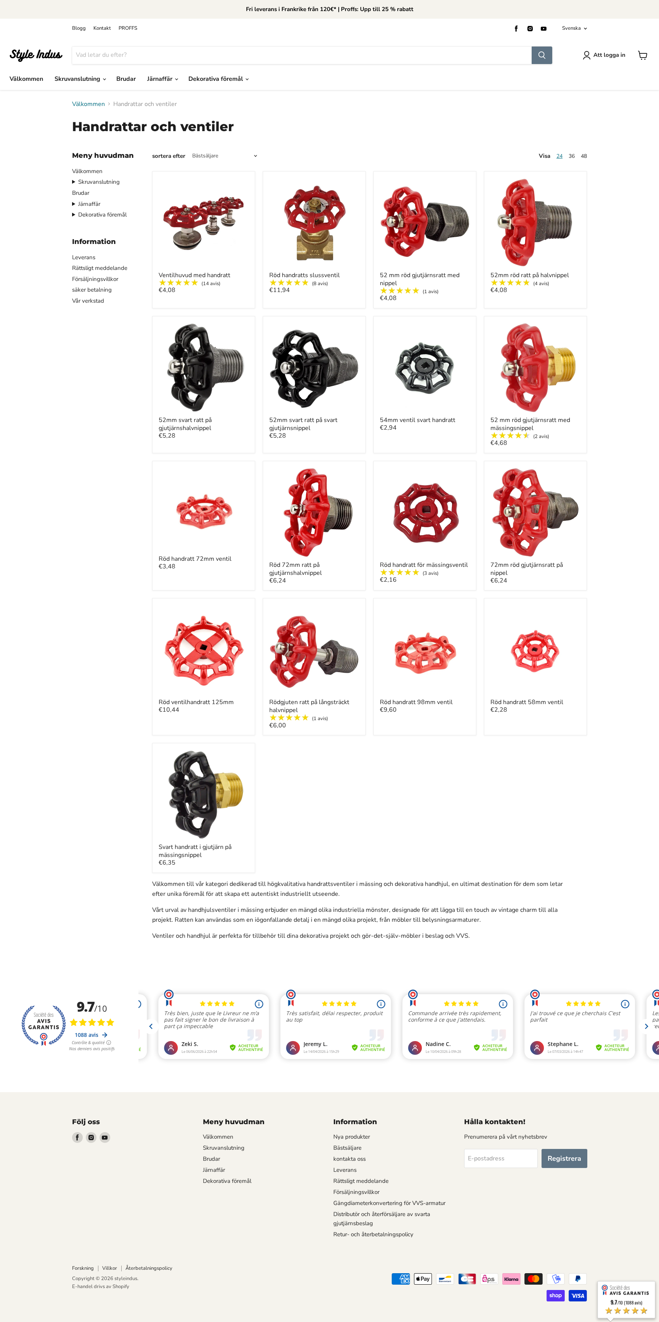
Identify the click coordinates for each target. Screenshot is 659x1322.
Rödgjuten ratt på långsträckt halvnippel (309, 706)
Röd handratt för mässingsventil (424, 565)
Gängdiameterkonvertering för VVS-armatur (389, 1203)
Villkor (109, 1268)
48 (584, 156)
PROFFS (128, 28)
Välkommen (26, 79)
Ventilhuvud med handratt (194, 275)
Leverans (83, 257)
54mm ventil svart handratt (417, 420)
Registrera (564, 1158)
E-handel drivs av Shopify (100, 1286)
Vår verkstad (88, 301)
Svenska (571, 28)
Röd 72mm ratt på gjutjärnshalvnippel (295, 569)
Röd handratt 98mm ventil (416, 702)
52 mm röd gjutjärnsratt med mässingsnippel (530, 424)
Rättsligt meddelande (99, 268)
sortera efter (168, 156)
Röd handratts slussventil (304, 275)
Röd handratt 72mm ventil (195, 559)
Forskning (83, 1268)
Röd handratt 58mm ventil (526, 702)
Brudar (126, 79)
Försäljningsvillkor (95, 279)
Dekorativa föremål (216, 79)
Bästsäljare (347, 1148)
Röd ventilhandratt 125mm (196, 702)
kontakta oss (349, 1159)
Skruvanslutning (78, 79)
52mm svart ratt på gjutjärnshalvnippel (185, 424)
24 (559, 156)
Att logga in (609, 55)
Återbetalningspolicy (148, 1268)
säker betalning (92, 290)
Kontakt (102, 28)
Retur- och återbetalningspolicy (373, 1234)
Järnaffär (160, 79)
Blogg (79, 28)
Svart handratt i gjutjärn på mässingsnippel (195, 851)
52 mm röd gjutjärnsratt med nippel (420, 279)
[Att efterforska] (542, 55)
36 (572, 156)
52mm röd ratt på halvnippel (529, 275)
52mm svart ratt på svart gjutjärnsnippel (303, 424)
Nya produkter (351, 1137)
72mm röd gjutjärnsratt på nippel (526, 569)
